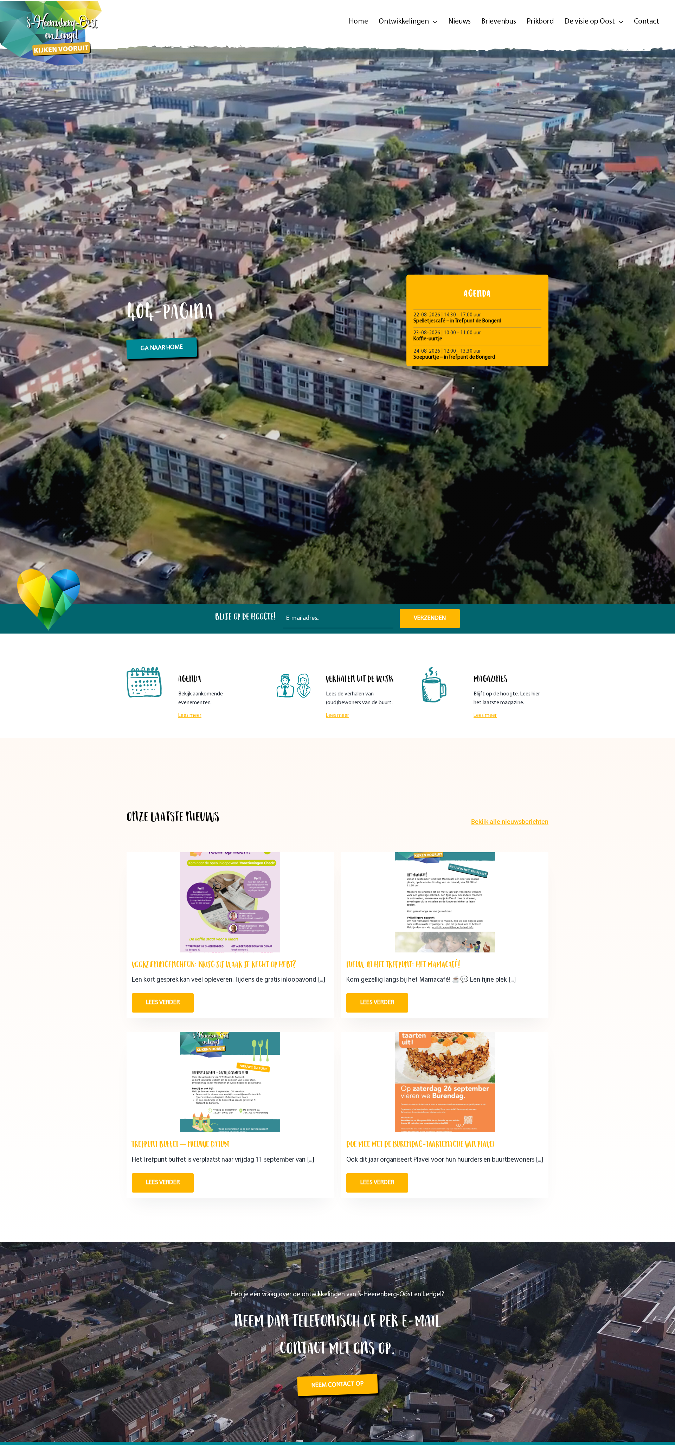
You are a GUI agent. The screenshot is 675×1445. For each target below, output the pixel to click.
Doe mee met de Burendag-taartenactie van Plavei (420, 1358)
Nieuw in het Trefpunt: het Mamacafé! (403, 1071)
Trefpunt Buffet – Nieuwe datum (181, 1358)
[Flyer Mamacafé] (444, 855)
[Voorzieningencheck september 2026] (230, 855)
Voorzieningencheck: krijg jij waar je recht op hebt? (214, 1071)
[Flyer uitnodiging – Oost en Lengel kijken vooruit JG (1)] (230, 1142)
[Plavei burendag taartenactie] (444, 1142)
